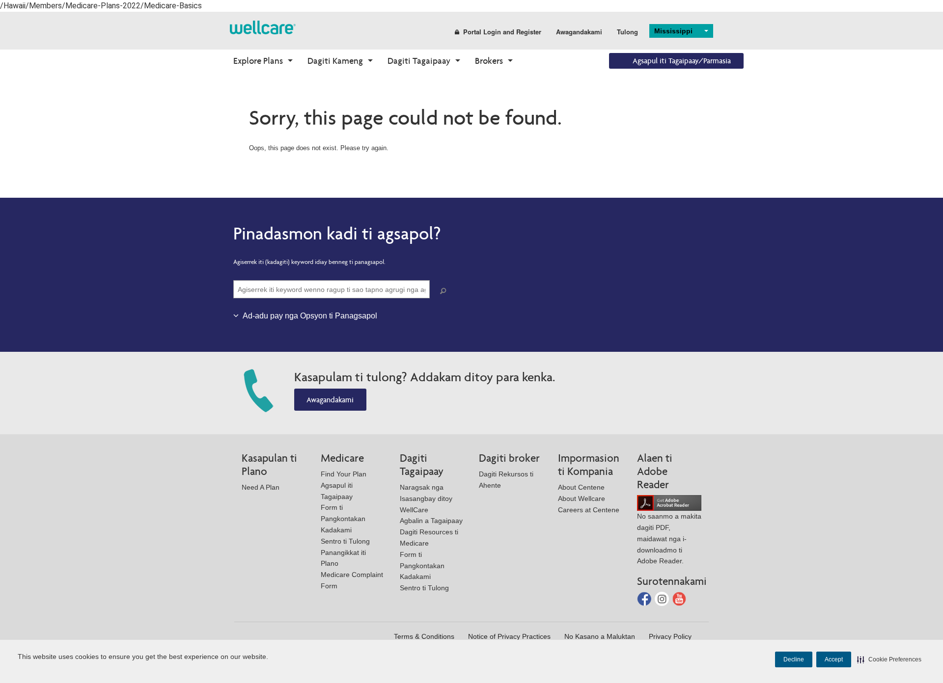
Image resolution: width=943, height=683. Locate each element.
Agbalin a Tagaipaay (431, 521)
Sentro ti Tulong (345, 541)
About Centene (581, 487)
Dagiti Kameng (335, 60)
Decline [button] (793, 659)
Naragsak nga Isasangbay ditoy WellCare (426, 498)
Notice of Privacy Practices (509, 636)
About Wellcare (581, 498)
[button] (889, 659)
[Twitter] (663, 598)
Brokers (489, 60)
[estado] (263, 27)
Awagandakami (579, 31)
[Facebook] (645, 598)
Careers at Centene (588, 510)
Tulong (627, 31)
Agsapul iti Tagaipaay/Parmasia (682, 60)
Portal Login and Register (502, 31)
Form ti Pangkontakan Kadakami (343, 518)
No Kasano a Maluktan (599, 636)
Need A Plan (260, 487)
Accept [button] (834, 659)
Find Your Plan (343, 474)
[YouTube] (679, 598)
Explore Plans (258, 60)
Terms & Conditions (424, 636)
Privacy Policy (670, 636)
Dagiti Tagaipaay (419, 60)
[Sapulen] (445, 291)
